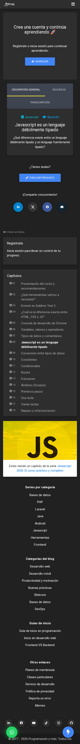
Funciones (28, 379)
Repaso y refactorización (38, 411)
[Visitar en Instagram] (59, 723)
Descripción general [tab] (26, 89)
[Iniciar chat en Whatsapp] (11, 732)
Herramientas (40, 537)
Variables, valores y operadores (42, 329)
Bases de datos (40, 495)
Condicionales (30, 366)
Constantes (29, 360)
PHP (40, 502)
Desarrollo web (40, 566)
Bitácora (40, 595)
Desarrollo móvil (40, 573)
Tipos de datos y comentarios (41, 336)
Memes (40, 705)
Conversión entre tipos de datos (43, 353)
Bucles (25, 372)
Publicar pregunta (41, 177)
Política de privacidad (40, 691)
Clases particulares (40, 677)
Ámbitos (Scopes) (33, 385)
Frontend (40, 544)
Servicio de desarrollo (40, 684)
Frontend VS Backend (40, 645)
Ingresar (41, 61)
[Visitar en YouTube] (34, 723)
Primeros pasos (32, 391)
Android (40, 523)
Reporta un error (40, 698)
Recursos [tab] (59, 89)
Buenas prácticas (40, 588)
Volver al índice (15, 232)
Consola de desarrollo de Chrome (44, 323)
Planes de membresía (40, 670)
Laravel (40, 509)
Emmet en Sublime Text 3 (38, 306)
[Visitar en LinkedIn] (9, 723)
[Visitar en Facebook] (21, 723)
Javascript (31, 117)
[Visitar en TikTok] (46, 723)
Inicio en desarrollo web (40, 638)
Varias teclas (30, 404)
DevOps (40, 609)
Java (40, 516)
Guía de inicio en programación (40, 631)
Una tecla (27, 398)
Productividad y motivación (40, 580)
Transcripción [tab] (40, 102)
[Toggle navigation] (73, 4)
